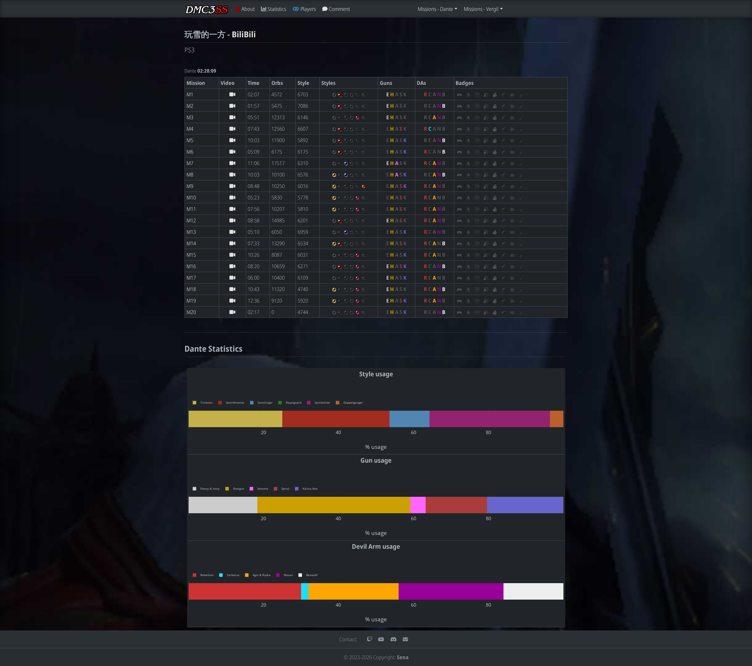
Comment (339, 8)
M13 (191, 231)
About (247, 8)
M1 (190, 94)
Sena (403, 657)
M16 (191, 266)
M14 (191, 243)
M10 (191, 197)
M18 (191, 289)
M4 (190, 128)
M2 (190, 105)
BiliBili (244, 34)
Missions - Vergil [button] (481, 8)
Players (307, 8)
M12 (191, 220)
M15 (191, 254)
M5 (190, 140)
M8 (190, 174)
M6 (190, 151)
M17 (191, 277)
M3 (190, 117)
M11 (191, 208)
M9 (190, 185)
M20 (191, 312)
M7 (190, 163)
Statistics (276, 8)
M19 (191, 300)
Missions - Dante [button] (435, 8)
